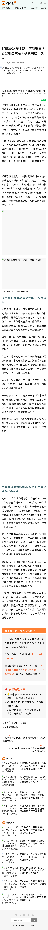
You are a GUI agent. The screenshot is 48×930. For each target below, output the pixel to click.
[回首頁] (9, 3)
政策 (25, 723)
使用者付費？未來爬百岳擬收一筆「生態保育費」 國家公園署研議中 (33, 857)
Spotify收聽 (29, 669)
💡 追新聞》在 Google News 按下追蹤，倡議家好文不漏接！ (25, 696)
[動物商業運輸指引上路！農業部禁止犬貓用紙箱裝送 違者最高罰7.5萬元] (10, 871)
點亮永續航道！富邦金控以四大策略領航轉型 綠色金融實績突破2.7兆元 (33, 779)
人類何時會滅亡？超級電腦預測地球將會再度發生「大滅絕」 (25, 711)
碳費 (16, 723)
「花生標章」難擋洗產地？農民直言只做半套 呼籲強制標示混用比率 (33, 830)
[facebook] (33, 3)
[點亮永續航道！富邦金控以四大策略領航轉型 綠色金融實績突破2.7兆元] (10, 780)
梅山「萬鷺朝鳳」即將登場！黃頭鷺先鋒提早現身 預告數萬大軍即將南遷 (32, 808)
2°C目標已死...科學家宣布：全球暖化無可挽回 (25, 704)
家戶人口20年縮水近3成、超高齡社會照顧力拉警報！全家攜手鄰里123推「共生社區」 (33, 795)
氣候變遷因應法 (11, 727)
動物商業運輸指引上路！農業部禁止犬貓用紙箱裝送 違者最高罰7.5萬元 (33, 870)
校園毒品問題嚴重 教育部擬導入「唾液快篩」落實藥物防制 (33, 884)
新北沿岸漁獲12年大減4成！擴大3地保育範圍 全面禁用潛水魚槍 (33, 897)
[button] (45, 3)
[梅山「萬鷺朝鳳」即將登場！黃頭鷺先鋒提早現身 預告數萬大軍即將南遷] (10, 810)
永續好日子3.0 (20, 7)
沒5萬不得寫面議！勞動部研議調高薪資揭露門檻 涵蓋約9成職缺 (32, 843)
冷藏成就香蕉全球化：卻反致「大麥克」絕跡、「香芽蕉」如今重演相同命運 (33, 766)
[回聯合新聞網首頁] (3, 3)
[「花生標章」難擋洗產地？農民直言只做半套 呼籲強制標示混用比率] (10, 831)
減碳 (6, 723)
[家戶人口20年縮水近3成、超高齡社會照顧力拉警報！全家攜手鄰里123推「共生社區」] (10, 796)
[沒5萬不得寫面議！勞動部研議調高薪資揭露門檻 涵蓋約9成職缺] (10, 845)
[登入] (41, 3)
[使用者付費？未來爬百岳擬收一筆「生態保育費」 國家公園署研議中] (10, 858)
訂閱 (34, 920)
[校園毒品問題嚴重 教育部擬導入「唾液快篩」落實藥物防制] (10, 885)
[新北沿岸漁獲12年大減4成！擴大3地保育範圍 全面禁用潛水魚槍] (10, 898)
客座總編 (6, 7)
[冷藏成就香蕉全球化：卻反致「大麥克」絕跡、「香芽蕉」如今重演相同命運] (10, 767)
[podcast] (37, 3)
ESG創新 (33, 7)
